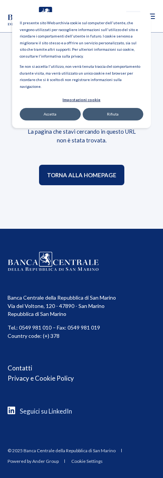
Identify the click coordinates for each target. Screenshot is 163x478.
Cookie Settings (87, 461)
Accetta (50, 114)
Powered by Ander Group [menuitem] (33, 461)
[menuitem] (62, 450)
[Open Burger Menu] (151, 16)
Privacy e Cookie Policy (41, 378)
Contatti (20, 368)
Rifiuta (113, 114)
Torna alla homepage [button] (81, 175)
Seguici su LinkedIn (46, 411)
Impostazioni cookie (81, 99)
